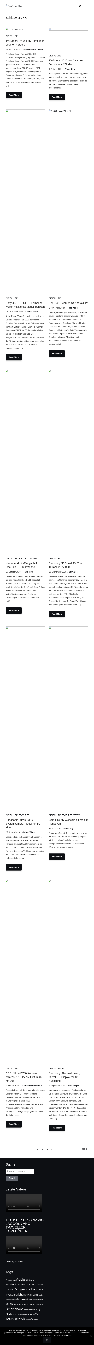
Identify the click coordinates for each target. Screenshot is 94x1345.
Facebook (11, 1284)
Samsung (33, 1304)
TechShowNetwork (23, 1314)
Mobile (34, 558)
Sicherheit (40, 1304)
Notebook (25, 1304)
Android (9, 1280)
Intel (11, 1295)
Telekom (32, 1314)
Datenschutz (75, 1333)
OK (47, 1340)
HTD (41, 1290)
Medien (9, 1300)
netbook (16, 1304)
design (32, 1280)
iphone (22, 1294)
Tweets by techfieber (15, 1262)
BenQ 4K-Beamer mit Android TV (68, 302)
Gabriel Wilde (31, 312)
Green (27, 1289)
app (14, 1280)
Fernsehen (21, 1285)
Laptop (41, 1295)
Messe (14, 1300)
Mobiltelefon (39, 1300)
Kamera (34, 1295)
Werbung (28, 1319)
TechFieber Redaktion (32, 49)
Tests (76, 815)
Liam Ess (73, 572)
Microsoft (22, 1299)
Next (84, 1149)
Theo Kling (70, 69)
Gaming (10, 1289)
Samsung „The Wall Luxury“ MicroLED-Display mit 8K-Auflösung (65, 1077)
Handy (35, 1289)
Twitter (9, 1319)
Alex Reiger (73, 1086)
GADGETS (39, 1285)
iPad (16, 1295)
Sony (38, 1309)
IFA (63, 1069)
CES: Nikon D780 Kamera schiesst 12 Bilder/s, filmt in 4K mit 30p (24, 1077)
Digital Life (12, 36)
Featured (24, 558)
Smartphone (15, 1309)
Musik (9, 1304)
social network (29, 1310)
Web (22, 1318)
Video (16, 1319)
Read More (14, 95)
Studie (9, 1314)
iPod (29, 1295)
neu (20, 1304)
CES (27, 1280)
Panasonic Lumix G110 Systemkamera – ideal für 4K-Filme (23, 823)
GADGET (31, 1284)
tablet (15, 1314)
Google (19, 1289)
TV (36, 1314)
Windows (34, 1319)
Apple (20, 1279)
